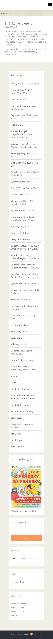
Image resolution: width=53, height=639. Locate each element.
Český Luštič (16, 417)
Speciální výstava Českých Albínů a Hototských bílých (23, 145)
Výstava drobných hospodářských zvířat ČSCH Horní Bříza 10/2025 (23, 134)
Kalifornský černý (19, 331)
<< (14, 558)
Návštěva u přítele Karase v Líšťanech (23, 307)
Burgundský (16, 337)
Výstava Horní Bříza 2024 (23, 210)
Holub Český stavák (20, 405)
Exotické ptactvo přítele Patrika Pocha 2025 (25, 174)
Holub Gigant (17, 440)
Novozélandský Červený (22, 411)
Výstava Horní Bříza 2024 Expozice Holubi (23, 202)
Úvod (3, 13)
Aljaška (14, 382)
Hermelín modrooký (20, 299)
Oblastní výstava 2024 (21, 194)
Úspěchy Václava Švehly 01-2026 (24, 117)
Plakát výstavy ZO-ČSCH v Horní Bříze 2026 (23, 91)
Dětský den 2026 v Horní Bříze (25, 83)
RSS (39, 634)
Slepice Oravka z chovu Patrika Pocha (25, 291)
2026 (30, 558)
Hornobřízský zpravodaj (22, 360)
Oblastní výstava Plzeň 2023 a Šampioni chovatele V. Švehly (25, 247)
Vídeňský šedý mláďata (21, 226)
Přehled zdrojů (17, 582)
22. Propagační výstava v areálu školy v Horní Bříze (23, 368)
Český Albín (16, 433)
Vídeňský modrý (18, 344)
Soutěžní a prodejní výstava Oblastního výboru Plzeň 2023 (25, 266)
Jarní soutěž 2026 (19, 99)
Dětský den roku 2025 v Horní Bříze (25, 164)
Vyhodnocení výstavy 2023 (23, 283)
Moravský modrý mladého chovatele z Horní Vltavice (23, 218)
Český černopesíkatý (20, 239)
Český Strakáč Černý (20, 325)
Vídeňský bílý (17, 124)
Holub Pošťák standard (21, 389)
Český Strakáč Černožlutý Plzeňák (22, 426)
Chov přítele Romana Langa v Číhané (24, 317)
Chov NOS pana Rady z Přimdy (25, 188)
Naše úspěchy (17, 446)
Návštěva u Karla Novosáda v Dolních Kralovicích (24, 275)
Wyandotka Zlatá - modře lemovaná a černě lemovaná (24, 397)
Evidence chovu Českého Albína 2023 (22, 352)
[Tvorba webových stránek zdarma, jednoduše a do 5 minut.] (31, 634)
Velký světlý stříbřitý (20, 232)
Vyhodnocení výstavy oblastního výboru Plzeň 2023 (25, 257)
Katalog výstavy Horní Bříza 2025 (23, 155)
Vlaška (14, 376)
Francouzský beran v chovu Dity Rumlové (23, 107)
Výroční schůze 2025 (20, 181)
